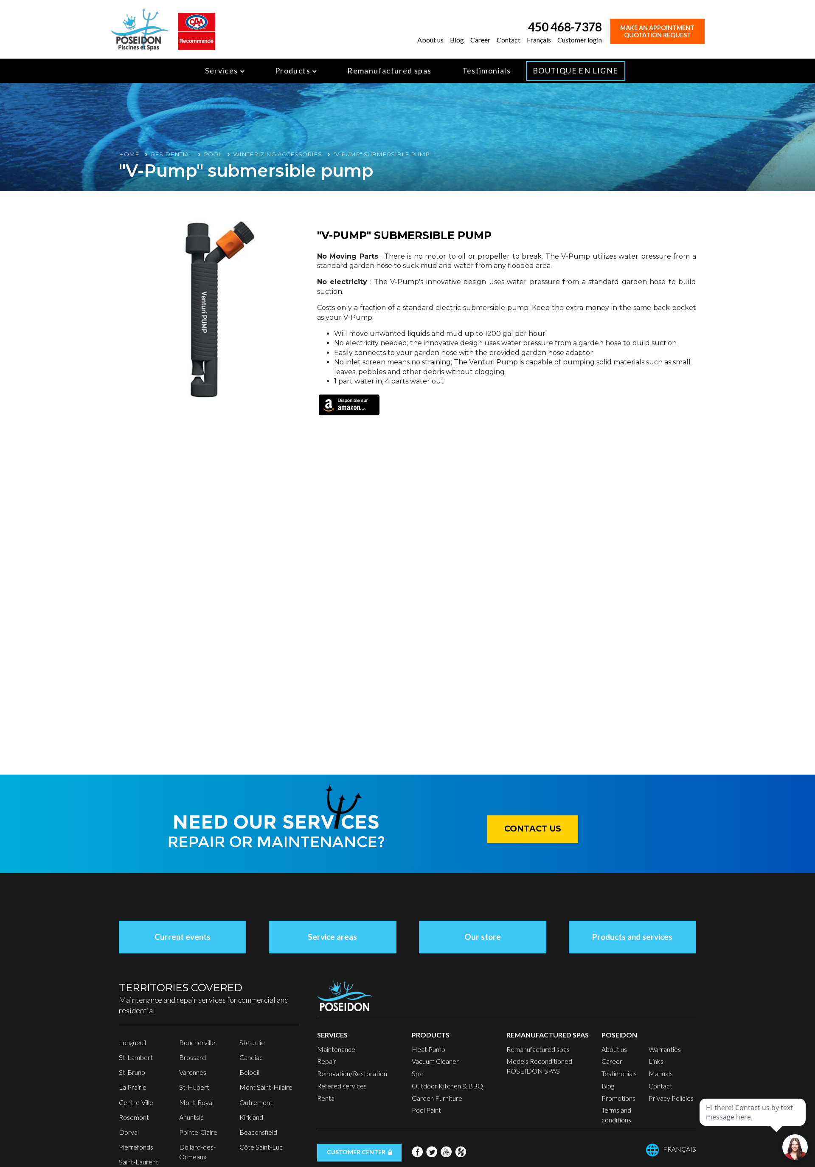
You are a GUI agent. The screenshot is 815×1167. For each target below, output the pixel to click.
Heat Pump (428, 1049)
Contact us (532, 829)
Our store (482, 936)
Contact (508, 40)
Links (656, 1061)
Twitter (431, 1151)
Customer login (579, 40)
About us (430, 40)
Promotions (618, 1098)
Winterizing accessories (277, 154)
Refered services (342, 1086)
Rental (326, 1098)
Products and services (632, 936)
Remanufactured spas (389, 70)
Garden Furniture (437, 1098)
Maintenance (336, 1049)
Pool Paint (426, 1110)
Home (129, 154)
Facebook (417, 1151)
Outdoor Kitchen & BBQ (447, 1086)
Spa (417, 1073)
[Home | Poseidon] (139, 28)
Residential (171, 154)
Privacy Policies (671, 1098)
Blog (457, 40)
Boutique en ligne (575, 70)
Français (539, 40)
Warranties (665, 1049)
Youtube (446, 1151)
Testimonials (486, 70)
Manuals (661, 1073)
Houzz (460, 1151)
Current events (183, 936)
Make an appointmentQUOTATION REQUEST (657, 31)
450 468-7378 (565, 27)
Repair (326, 1061)
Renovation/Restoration (352, 1073)
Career (480, 40)
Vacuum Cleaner (435, 1061)
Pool (213, 154)
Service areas (332, 936)
